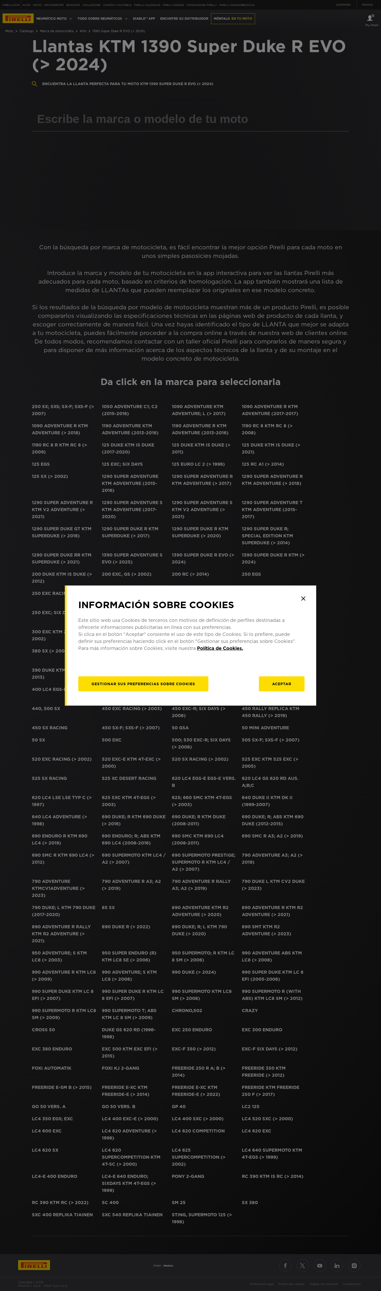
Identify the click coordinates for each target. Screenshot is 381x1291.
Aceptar (281, 684)
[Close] (303, 598)
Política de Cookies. (220, 648)
